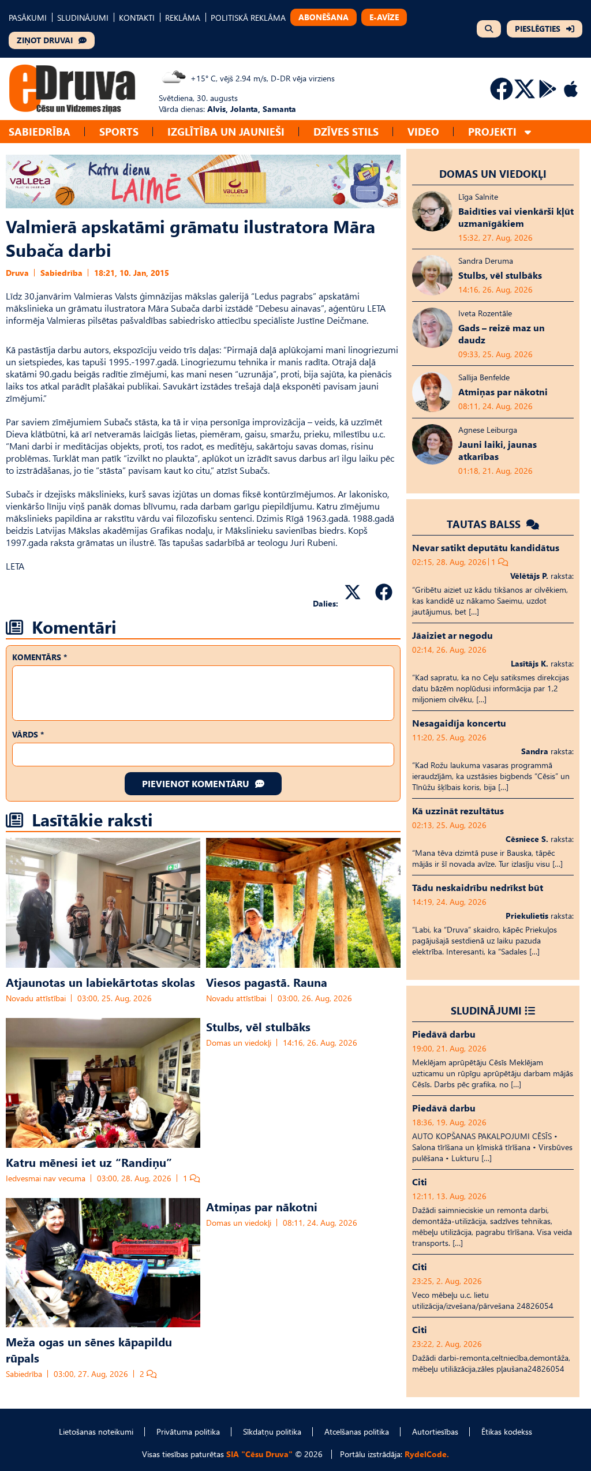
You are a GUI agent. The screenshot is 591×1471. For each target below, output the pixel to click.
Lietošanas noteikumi (96, 1431)
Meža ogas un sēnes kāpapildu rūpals (89, 1349)
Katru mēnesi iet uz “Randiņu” (89, 1162)
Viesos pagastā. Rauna (266, 982)
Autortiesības (435, 1431)
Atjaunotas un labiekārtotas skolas (100, 982)
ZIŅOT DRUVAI (45, 40)
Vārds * (28, 734)
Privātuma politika (188, 1431)
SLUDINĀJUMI (83, 17)
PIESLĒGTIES (537, 28)
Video (423, 131)
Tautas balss (485, 523)
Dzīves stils (346, 131)
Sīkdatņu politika (272, 1431)
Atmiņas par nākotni (261, 1206)
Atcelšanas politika (356, 1431)
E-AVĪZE (384, 17)
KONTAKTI (137, 17)
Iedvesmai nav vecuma (45, 1178)
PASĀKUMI (28, 17)
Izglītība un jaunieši (226, 131)
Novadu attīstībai (36, 998)
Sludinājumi (486, 1010)
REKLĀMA (182, 17)
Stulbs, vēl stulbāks (258, 1026)
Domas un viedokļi (238, 1042)
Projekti (492, 131)
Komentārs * (39, 657)
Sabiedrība (39, 131)
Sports (119, 131)
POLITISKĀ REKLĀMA (248, 17)
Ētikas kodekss (506, 1431)
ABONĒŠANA (323, 17)
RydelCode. (427, 1453)
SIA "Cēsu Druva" (259, 1453)
